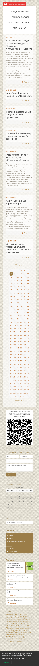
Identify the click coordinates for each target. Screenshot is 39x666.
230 (14, 393)
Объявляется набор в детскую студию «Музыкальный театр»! (17, 157)
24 (28, 280)
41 (24, 290)
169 (11, 361)
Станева (8, 630)
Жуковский (14, 621)
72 (28, 306)
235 (16, 396)
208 (21, 380)
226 (21, 390)
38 (14, 290)
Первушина (21, 628)
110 (14, 329)
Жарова (8, 621)
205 (11, 380)
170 (14, 361)
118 (21, 332)
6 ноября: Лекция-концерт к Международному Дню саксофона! (19, 136)
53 (24, 296)
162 (28, 354)
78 (28, 309)
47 (24, 293)
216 (28, 383)
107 (24, 325)
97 (11, 322)
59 (24, 299)
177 (18, 364)
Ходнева (17, 632)
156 (28, 351)
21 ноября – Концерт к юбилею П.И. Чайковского (19, 94)
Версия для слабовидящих (16, 4)
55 (11, 299)
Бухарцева (10, 617)
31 (11, 287)
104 (14, 325)
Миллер (28, 626)
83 (24, 312)
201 (18, 377)
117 (18, 332)
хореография (20, 641)
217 (11, 387)
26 (14, 283)
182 (14, 367)
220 (21, 387)
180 (28, 364)
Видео (11, 538)
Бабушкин (17, 614)
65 (24, 303)
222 (28, 387)
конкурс (11, 636)
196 (21, 374)
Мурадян (9, 628)
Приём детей (13, 551)
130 (21, 338)
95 (24, 319)
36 (28, 287)
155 (24, 351)
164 (14, 358)
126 (28, 335)
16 (21, 277)
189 (18, 370)
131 (24, 338)
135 (18, 341)
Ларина (17, 623)
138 (28, 341)
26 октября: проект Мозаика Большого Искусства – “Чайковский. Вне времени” (19, 248)
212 (14, 383)
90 (28, 316)
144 (28, 345)
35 (24, 287)
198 (28, 374)
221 (24, 387)
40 (21, 290)
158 (14, 354)
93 (18, 319)
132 (28, 338)
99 (18, 322)
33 (18, 287)
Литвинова (21, 626)
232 (21, 393)
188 (14, 370)
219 (18, 387)
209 (24, 380)
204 (28, 377)
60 (28, 299)
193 (11, 374)
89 (24, 316)
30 (28, 283)
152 (14, 351)
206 (14, 380)
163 (11, 358)
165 (18, 358)
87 (18, 316)
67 (11, 306)
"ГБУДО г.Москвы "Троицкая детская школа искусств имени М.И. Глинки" (19, 19)
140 (14, 345)
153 (18, 351)
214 (21, 383)
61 (11, 303)
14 (14, 277)
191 (24, 370)
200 (14, 377)
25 (11, 283)
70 (21, 306)
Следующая (18, 400)
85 (11, 316)
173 (24, 361)
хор (24, 639)
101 (24, 322)
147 (18, 348)
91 (11, 319)
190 (21, 370)
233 (24, 393)
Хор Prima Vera (26, 632)
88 (21, 316)
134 (14, 341)
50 (14, 296)
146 (14, 348)
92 (14, 319)
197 (24, 374)
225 (18, 390)
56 (14, 299)
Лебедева (25, 623)
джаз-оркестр (20, 634)
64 (21, 303)
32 (14, 287)
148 (21, 348)
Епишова (15, 619)
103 (11, 325)
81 (18, 312)
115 (11, 332)
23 (24, 280)
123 (18, 335)
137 (24, 341)
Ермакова (20, 619)
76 (21, 309)
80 (14, 312)
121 (11, 335)
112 (21, 329)
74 (14, 309)
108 (28, 325)
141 (18, 345)
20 (14, 280)
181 (11, 367)
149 (24, 348)
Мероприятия (13, 545)
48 (28, 293)
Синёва (27, 628)
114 (28, 329)
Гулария (9, 619)
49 (11, 296)
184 (21, 367)
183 (18, 367)
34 (21, 287)
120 (28, 332)
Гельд (17, 617)
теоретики (9, 639)
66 (28, 303)
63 (18, 303)
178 (21, 364)
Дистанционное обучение (17, 542)
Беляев (25, 615)
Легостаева (12, 625)
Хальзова (9, 632)
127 (11, 338)
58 (21, 299)
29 (24, 283)
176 (14, 364)
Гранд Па (23, 617)
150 (28, 348)
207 (18, 380)
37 (11, 290)
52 (21, 296)
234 (28, 393)
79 (11, 312)
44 (14, 293)
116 (14, 332)
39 (18, 290)
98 (14, 322)
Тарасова (14, 630)
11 (24, 274)
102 (28, 322)
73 (11, 309)
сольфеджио (24, 637)
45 (18, 293)
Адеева (9, 615)
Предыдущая (20, 265)
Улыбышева (22, 630)
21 (18, 280)
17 (24, 277)
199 (11, 377)
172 (21, 361)
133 (11, 341)
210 (28, 380)
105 (18, 325)
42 (28, 290)
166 (21, 358)
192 (28, 370)
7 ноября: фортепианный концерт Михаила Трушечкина (18, 115)
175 (11, 364)
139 (11, 345)
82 (21, 312)
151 (11, 351)
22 (21, 280)
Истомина (21, 621)
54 (28, 296)
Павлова (16, 628)
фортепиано (17, 639)
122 (14, 335)
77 (24, 309)
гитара (13, 634)
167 (24, 358)
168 (28, 358)
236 (19, 396)
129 (18, 338)
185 (24, 367)
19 (11, 280)
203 (24, 377)
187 (11, 370)
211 (11, 383)
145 (11, 348)
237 (23, 396)
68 (14, 306)
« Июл (8, 511)
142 (21, 345)
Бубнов (29, 615)
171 (18, 361)
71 (24, 306)
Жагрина (26, 619)
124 (21, 335)
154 (21, 351)
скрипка (18, 637)
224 (14, 390)
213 (18, 383)
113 (24, 329)
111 (18, 329)
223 (11, 390)
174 (28, 361)
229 (11, 393)
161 (24, 354)
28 (21, 283)
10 (21, 274)
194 (14, 374)
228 (28, 390)
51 (18, 296)
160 (21, 354)
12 (28, 274)
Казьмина (26, 621)
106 (21, 325)
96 (28, 319)
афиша (8, 634)
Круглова (10, 623)
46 (21, 293)
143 (24, 345)
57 (18, 299)
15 (18, 277)
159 (18, 354)
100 (21, 322)
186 (28, 367)
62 (14, 303)
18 (28, 277)
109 (11, 329)
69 (18, 306)
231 (18, 393)
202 (21, 377)
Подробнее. (28, 82)
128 (14, 338)
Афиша (11, 535)
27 (18, 283)
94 (21, 319)
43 (11, 293)
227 (24, 390)
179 (24, 364)
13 (11, 277)
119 (24, 332)
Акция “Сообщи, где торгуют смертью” (16, 202)
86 (14, 316)
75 (18, 309)
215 (24, 383)
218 (14, 387)
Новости (11, 548)
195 (18, 374)
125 (24, 335)
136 (21, 341)
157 (11, 354)
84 (28, 312)
